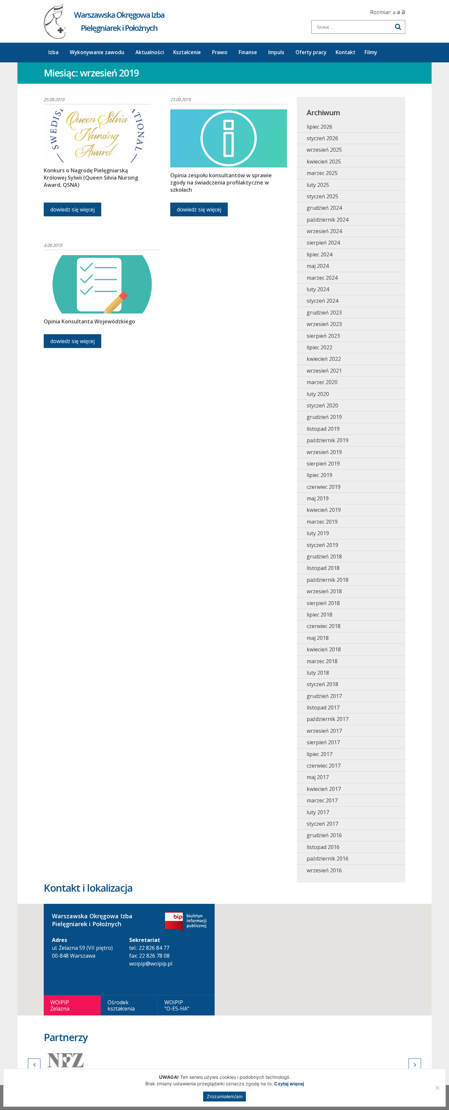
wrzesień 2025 (324, 149)
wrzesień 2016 (324, 870)
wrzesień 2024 (324, 231)
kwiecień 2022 (324, 358)
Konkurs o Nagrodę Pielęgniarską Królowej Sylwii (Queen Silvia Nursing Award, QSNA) (91, 177)
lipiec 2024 (319, 254)
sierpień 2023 (323, 335)
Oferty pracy (310, 52)
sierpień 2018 (323, 603)
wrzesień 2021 (324, 370)
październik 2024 (327, 219)
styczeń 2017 (322, 823)
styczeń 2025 (322, 196)
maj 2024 (318, 266)
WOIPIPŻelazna (59, 1005)
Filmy (371, 52)
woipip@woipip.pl (150, 963)
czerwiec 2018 (324, 626)
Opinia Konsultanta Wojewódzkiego (89, 321)
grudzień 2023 (324, 312)
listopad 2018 (323, 568)
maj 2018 (318, 638)
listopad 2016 (323, 847)
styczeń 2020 (322, 405)
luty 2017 (318, 812)
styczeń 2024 (322, 300)
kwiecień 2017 (324, 789)
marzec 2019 (322, 521)
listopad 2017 (323, 707)
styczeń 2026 (322, 138)
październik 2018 (327, 579)
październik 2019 (327, 440)
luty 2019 (318, 533)
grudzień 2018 (324, 556)
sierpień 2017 (323, 742)
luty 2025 (318, 184)
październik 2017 (327, 719)
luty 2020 (318, 394)
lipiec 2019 (319, 475)
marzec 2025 (322, 173)
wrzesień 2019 (324, 452)
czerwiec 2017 (324, 765)
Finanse (248, 52)
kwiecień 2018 (324, 649)
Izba (53, 52)
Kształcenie (187, 52)
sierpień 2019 (323, 463)
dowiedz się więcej (72, 209)
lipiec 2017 (319, 754)
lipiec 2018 (319, 614)
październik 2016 (327, 858)
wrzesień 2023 (324, 324)
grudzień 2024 (324, 207)
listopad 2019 (323, 428)
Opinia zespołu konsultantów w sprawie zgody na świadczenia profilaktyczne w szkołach (221, 182)
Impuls (276, 52)
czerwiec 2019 (324, 486)
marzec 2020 (322, 382)
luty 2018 (318, 672)
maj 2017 (318, 777)
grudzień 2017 (324, 696)
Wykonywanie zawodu (97, 52)
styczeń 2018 (322, 684)
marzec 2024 (322, 277)
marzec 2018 (322, 661)
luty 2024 (318, 289)
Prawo (219, 52)
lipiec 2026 (319, 126)
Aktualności (149, 52)
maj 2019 (318, 498)
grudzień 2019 (324, 417)
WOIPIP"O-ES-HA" (176, 1005)
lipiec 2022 (319, 347)
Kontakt (345, 52)
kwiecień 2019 (324, 509)
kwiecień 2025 (324, 161)
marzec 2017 (322, 800)
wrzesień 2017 (324, 730)
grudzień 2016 (324, 835)
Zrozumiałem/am (225, 1096)
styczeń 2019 (322, 545)
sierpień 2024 (323, 242)
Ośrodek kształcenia (121, 1005)
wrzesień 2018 (324, 591)
